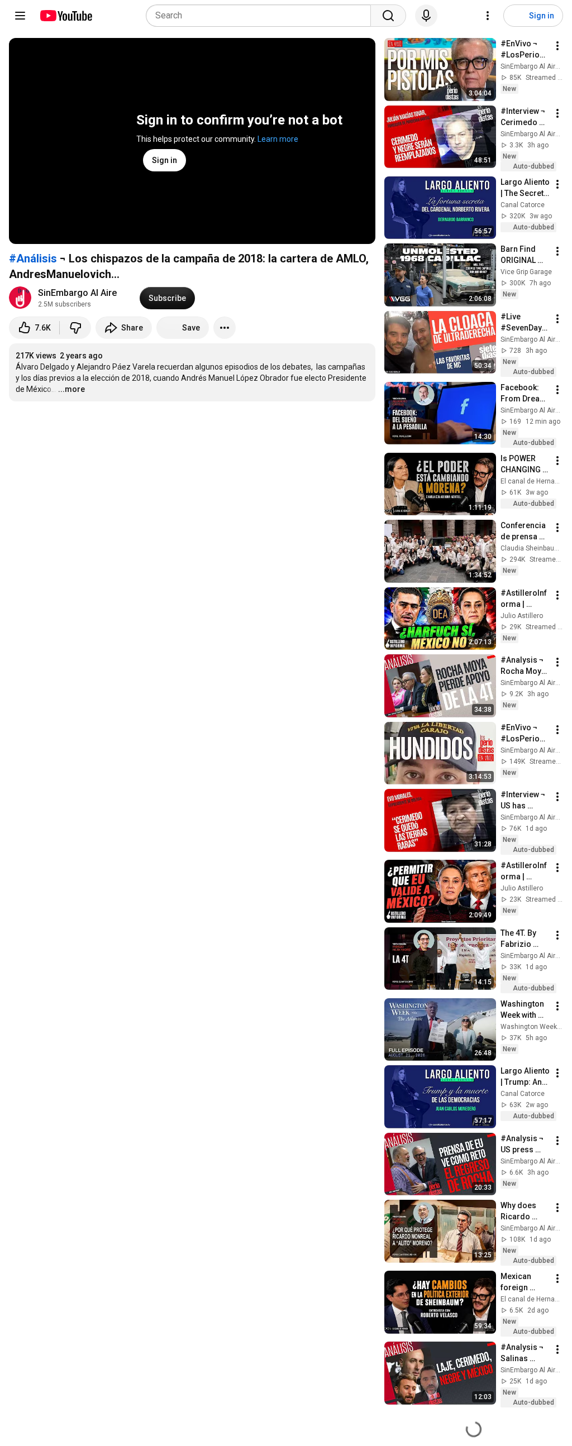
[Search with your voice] (426, 15)
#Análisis (33, 258)
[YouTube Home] (65, 15)
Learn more (278, 139)
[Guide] (20, 15)
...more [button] (71, 389)
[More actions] (224, 328)
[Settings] (487, 15)
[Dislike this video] (75, 328)
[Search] (388, 15)
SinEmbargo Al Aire (77, 293)
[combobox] (261, 15)
